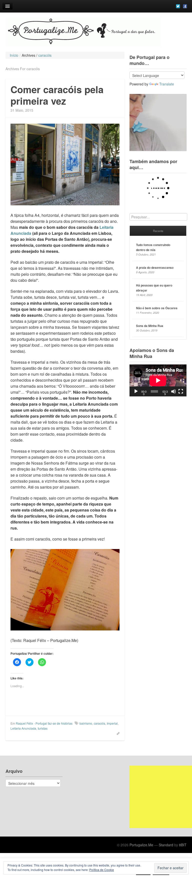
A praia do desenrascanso (155, 267)
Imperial (112, 723)
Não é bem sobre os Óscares (157, 308)
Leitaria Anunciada (23, 728)
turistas (43, 728)
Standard (166, 844)
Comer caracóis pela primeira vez (57, 95)
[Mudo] (173, 391)
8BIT (182, 844)
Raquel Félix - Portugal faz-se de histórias (44, 723)
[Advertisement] (161, 797)
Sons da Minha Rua (149, 325)
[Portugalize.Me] (96, 32)
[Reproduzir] (136, 391)
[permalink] (117, 733)
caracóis (99, 723)
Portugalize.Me (141, 844)
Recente (158, 231)
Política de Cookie (101, 870)
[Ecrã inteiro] (180, 391)
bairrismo (86, 723)
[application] (158, 380)
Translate (166, 83)
